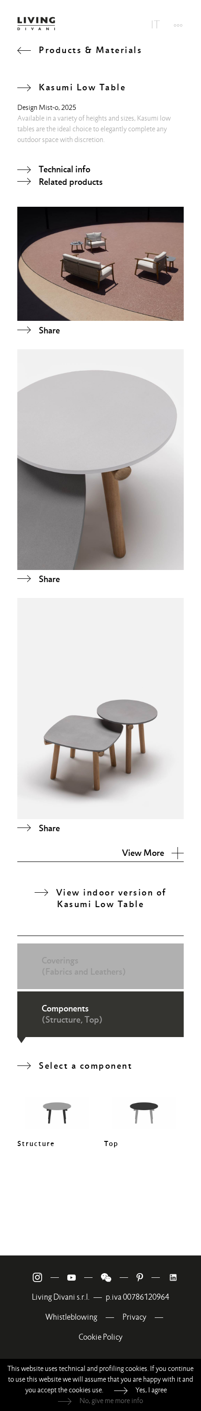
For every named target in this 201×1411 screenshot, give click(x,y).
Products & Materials (90, 50)
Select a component (85, 1065)
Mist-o (48, 107)
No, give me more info (111, 1401)
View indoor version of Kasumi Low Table (111, 898)
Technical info (64, 169)
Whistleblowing (71, 1317)
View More (143, 852)
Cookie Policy (100, 1337)
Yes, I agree (151, 1390)
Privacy (134, 1317)
